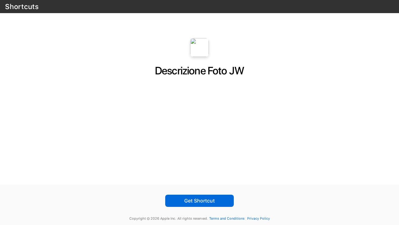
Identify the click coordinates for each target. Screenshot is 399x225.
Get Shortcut (199, 201)
